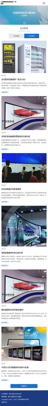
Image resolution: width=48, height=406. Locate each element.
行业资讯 (31, 36)
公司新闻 (16, 36)
